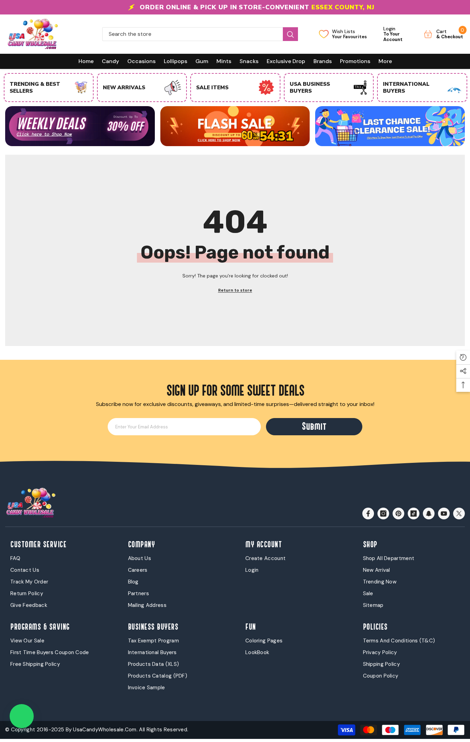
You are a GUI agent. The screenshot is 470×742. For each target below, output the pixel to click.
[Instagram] (383, 513)
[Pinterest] (398, 513)
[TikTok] (413, 513)
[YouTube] (444, 513)
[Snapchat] (429, 513)
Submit (314, 426)
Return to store (235, 290)
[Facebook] (368, 513)
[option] (235, 7)
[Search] (200, 34)
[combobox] (192, 34)
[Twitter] (459, 513)
